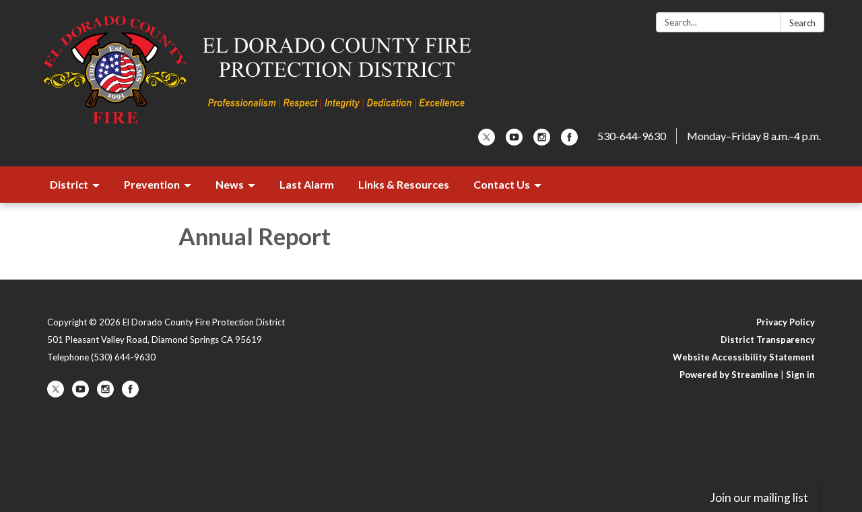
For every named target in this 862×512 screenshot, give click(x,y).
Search (802, 23)
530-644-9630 (631, 135)
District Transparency (768, 339)
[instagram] (541, 141)
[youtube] (514, 141)
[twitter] (486, 141)
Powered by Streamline (728, 374)
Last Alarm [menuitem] (306, 184)
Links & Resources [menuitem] (403, 184)
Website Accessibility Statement (744, 357)
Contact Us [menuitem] (501, 184)
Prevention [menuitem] (152, 184)
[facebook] (569, 141)
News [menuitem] (230, 184)
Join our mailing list (759, 497)
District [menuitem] (69, 184)
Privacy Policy (785, 322)
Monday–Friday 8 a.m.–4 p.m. (754, 135)
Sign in (800, 374)
